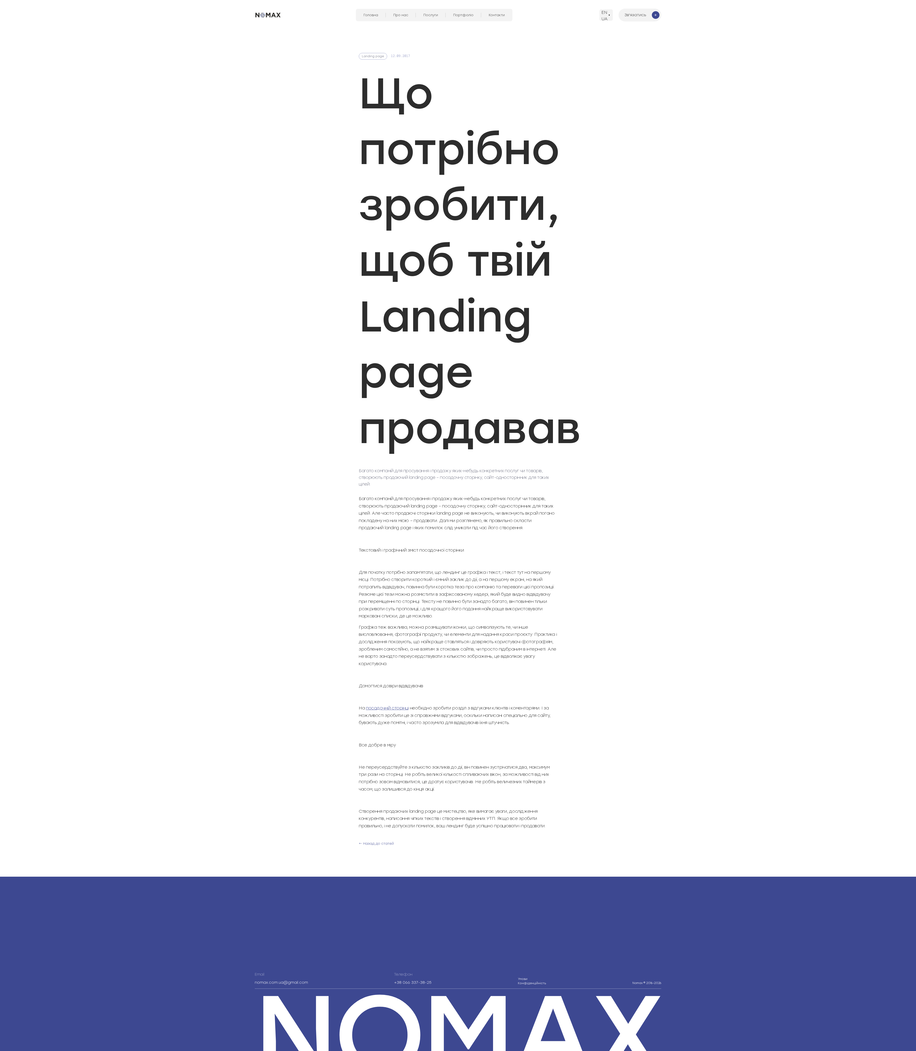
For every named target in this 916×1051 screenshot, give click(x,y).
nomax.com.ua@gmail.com (281, 982)
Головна (371, 15)
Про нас (400, 15)
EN (604, 12)
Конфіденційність (532, 981)
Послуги (430, 15)
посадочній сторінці (387, 708)
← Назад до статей (376, 843)
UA (604, 18)
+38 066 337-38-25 (413, 982)
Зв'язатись (635, 15)
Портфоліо (463, 15)
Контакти (497, 15)
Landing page (373, 56)
